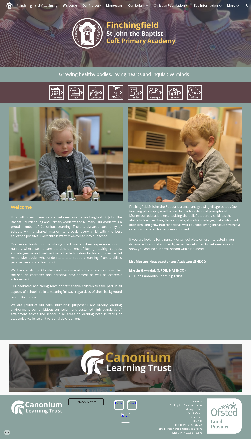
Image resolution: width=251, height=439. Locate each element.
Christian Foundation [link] (169, 5)
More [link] (231, 5)
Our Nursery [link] (91, 5)
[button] (246, 5)
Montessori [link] (114, 5)
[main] (125, 74)
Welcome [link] (70, 5)
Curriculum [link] (136, 5)
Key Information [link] (206, 5)
